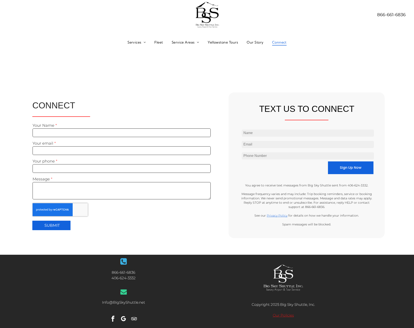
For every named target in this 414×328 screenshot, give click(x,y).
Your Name (43, 125)
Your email (43, 143)
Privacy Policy (277, 215)
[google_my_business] (123, 319)
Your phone (44, 161)
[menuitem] (136, 42)
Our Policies (283, 315)
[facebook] (113, 319)
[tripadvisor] (134, 319)
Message (41, 179)
